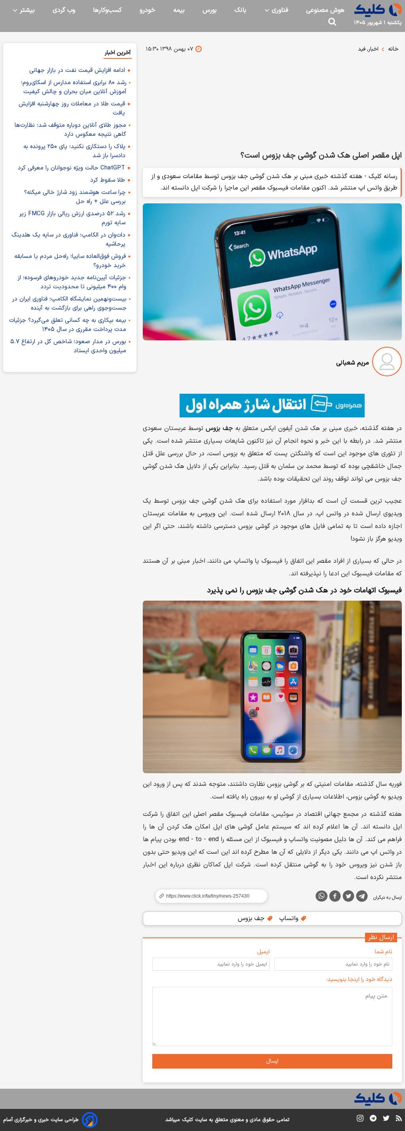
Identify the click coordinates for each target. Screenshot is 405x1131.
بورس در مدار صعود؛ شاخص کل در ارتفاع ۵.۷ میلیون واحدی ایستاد (68, 346)
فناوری (279, 10)
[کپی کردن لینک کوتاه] (208, 896)
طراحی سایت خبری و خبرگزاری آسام (41, 1120)
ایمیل (263, 952)
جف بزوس (252, 918)
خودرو (147, 10)
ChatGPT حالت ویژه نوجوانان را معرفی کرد (71, 168)
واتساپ (289, 918)
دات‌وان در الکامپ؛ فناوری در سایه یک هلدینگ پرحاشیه (68, 240)
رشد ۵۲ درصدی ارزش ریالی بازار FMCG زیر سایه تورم (72, 218)
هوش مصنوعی (325, 10)
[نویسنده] (387, 363)
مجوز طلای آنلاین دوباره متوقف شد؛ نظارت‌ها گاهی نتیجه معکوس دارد (70, 130)
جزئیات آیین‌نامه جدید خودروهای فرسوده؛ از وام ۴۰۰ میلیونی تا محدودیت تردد (71, 282)
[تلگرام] (362, 897)
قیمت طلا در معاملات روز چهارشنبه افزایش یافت (72, 109)
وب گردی (64, 10)
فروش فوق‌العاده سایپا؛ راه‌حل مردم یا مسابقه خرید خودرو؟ (70, 261)
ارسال (272, 1061)
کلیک (187, 1120)
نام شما (383, 952)
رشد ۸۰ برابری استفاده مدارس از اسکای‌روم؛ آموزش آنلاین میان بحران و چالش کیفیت (74, 87)
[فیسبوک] (335, 897)
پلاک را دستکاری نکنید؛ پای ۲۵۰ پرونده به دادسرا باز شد (74, 151)
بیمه (179, 10)
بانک (240, 10)
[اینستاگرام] (360, 1120)
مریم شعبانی (352, 363)
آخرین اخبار (118, 53)
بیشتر (26, 10)
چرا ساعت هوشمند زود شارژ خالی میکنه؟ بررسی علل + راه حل (75, 197)
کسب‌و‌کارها (107, 10)
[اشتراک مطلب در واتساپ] (321, 896)
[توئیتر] (348, 897)
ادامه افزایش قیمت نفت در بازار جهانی (77, 70)
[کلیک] (378, 10)
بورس (209, 10)
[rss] (399, 1119)
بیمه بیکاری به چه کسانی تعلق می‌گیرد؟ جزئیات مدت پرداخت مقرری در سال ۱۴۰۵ (67, 325)
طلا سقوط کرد (107, 180)
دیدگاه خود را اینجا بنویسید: (359, 979)
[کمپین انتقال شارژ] (272, 405)
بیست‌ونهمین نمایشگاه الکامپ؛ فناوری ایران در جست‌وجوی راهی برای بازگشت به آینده (69, 304)
